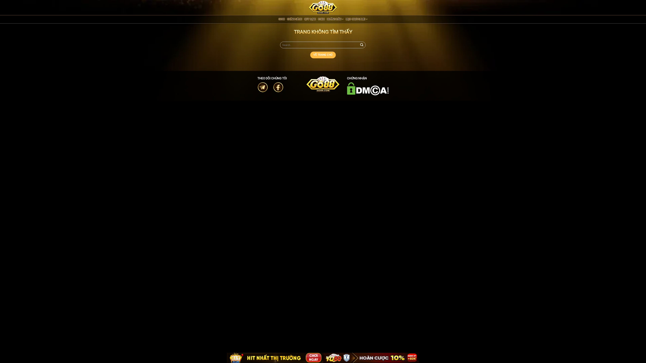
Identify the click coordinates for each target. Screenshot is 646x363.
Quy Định (310, 19)
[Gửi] (361, 45)
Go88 (282, 19)
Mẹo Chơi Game (355, 19)
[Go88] (323, 7)
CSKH (321, 19)
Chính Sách (294, 19)
